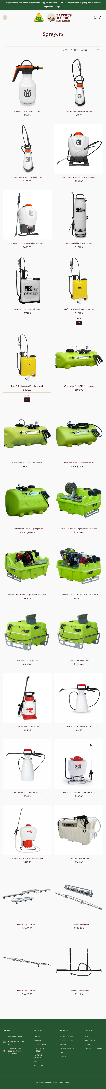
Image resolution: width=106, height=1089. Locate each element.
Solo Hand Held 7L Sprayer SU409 (27, 792)
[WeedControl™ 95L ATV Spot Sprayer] (27, 434)
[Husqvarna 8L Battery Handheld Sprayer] (27, 149)
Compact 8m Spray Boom (27, 990)
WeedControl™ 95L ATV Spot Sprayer (27, 463)
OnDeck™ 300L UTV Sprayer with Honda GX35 (27, 595)
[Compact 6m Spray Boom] (78, 896)
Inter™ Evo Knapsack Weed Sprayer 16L (27, 386)
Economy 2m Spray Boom (79, 990)
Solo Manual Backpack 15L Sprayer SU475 (78, 792)
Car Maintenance (66, 1048)
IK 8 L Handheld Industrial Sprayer (79, 243)
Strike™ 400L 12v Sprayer (79, 661)
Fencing (37, 1061)
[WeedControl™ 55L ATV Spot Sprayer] (78, 357)
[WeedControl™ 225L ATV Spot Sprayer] (27, 500)
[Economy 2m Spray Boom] (78, 961)
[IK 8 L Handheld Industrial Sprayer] (78, 214)
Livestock (63, 1056)
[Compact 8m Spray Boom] (27, 961)
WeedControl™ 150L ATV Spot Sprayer (79, 463)
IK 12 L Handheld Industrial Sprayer (27, 309)
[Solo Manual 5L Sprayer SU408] (78, 698)
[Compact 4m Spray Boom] (27, 896)
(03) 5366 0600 (15, 1036)
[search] (95, 17)
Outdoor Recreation (67, 1036)
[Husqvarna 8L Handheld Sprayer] (78, 83)
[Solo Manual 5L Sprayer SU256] (27, 698)
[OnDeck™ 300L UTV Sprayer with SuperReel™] (78, 566)
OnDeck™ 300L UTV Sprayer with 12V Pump (79, 529)
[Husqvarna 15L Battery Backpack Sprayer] (27, 214)
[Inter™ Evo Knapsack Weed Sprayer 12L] (78, 280)
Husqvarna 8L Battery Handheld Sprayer (27, 177)
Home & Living (40, 1044)
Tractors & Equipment (38, 1056)
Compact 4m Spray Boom (27, 924)
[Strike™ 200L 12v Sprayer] (27, 632)
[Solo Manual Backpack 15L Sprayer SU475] (78, 764)
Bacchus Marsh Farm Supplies (57, 1082)
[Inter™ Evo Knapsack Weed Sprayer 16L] (27, 357)
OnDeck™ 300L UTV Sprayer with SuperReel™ (79, 595)
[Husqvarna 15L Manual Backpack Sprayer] (78, 149)
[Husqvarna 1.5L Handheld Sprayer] (27, 83)
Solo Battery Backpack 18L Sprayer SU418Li (27, 858)
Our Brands (90, 1040)
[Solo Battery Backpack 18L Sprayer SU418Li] (27, 830)
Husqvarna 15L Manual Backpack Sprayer (78, 177)
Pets (61, 1052)
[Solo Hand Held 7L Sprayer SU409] (27, 764)
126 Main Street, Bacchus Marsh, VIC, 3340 (15, 1051)
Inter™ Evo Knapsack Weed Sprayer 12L (79, 309)
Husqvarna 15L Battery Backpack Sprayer (27, 243)
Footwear (37, 1040)
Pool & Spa (38, 1065)
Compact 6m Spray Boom (79, 924)
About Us (89, 1036)
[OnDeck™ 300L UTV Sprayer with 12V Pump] (78, 500)
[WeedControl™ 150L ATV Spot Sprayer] (78, 434)
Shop (87, 1044)
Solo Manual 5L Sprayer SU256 (27, 726)
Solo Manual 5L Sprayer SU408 (79, 726)
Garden (62, 1044)
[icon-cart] (100, 17)
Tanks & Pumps (66, 1040)
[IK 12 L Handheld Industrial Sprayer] (27, 280)
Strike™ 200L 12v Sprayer (27, 661)
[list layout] (63, 50)
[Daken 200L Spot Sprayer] (78, 830)
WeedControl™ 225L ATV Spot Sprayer (27, 529)
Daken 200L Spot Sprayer (79, 858)
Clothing (37, 1036)
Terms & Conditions (93, 1048)
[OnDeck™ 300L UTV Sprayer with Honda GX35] (27, 566)
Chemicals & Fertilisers (39, 1049)
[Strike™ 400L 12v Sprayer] (78, 632)
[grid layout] (66, 50)
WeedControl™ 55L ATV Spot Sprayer (79, 386)
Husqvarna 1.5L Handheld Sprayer (27, 111)
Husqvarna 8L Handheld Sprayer (79, 111)
